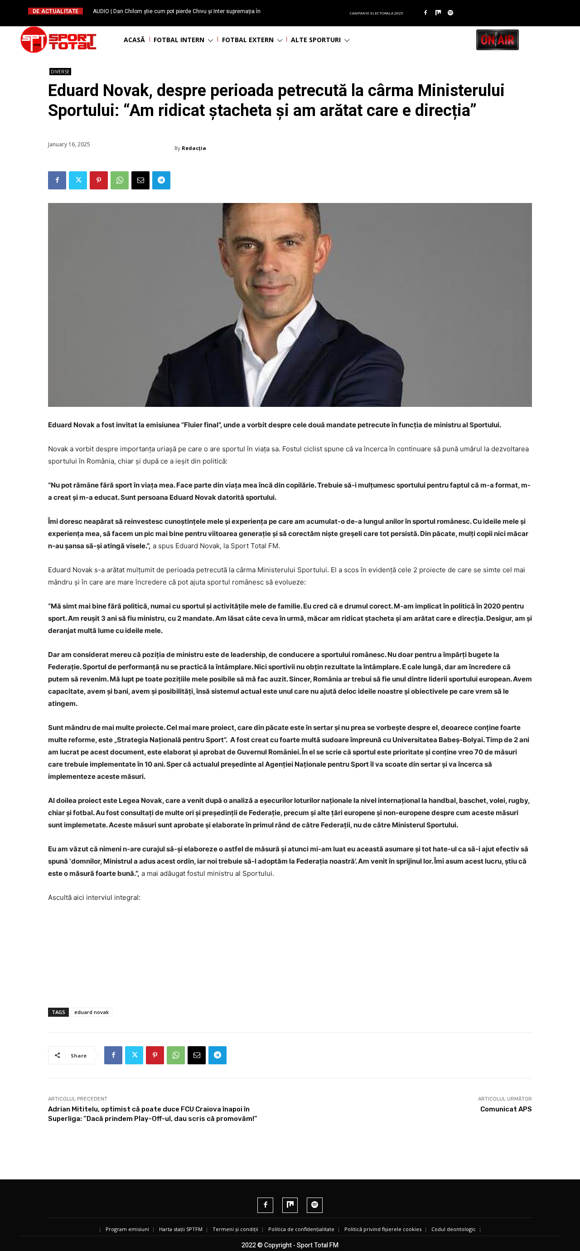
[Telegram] (161, 180)
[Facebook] (425, 13)
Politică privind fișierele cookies (382, 1229)
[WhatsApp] (120, 180)
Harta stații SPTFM (181, 1229)
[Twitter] (78, 180)
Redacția (194, 148)
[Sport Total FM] (58, 39)
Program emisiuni (127, 1229)
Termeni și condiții (235, 1229)
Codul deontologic (453, 1229)
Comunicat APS (506, 1109)
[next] (312, 11)
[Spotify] (451, 13)
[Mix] (438, 13)
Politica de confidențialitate (301, 1229)
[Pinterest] (99, 180)
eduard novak (91, 1012)
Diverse (60, 71)
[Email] (140, 180)
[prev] (297, 11)
